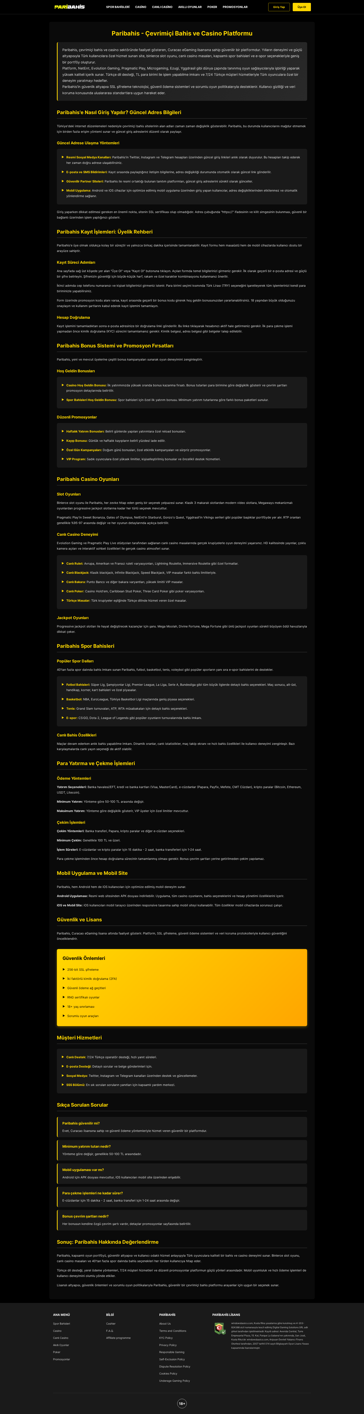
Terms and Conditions (172, 1330)
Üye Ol (302, 7)
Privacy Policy (168, 1345)
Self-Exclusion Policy (172, 1359)
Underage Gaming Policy (174, 1380)
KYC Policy (166, 1337)
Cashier (110, 1323)
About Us (165, 1323)
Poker (212, 7)
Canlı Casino (162, 7)
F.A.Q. (110, 1330)
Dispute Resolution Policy (174, 1366)
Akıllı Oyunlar (190, 7)
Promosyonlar (235, 7)
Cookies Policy (168, 1373)
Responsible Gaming (171, 1352)
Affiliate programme (118, 1337)
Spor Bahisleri (117, 7)
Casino (140, 7)
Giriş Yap (279, 7)
